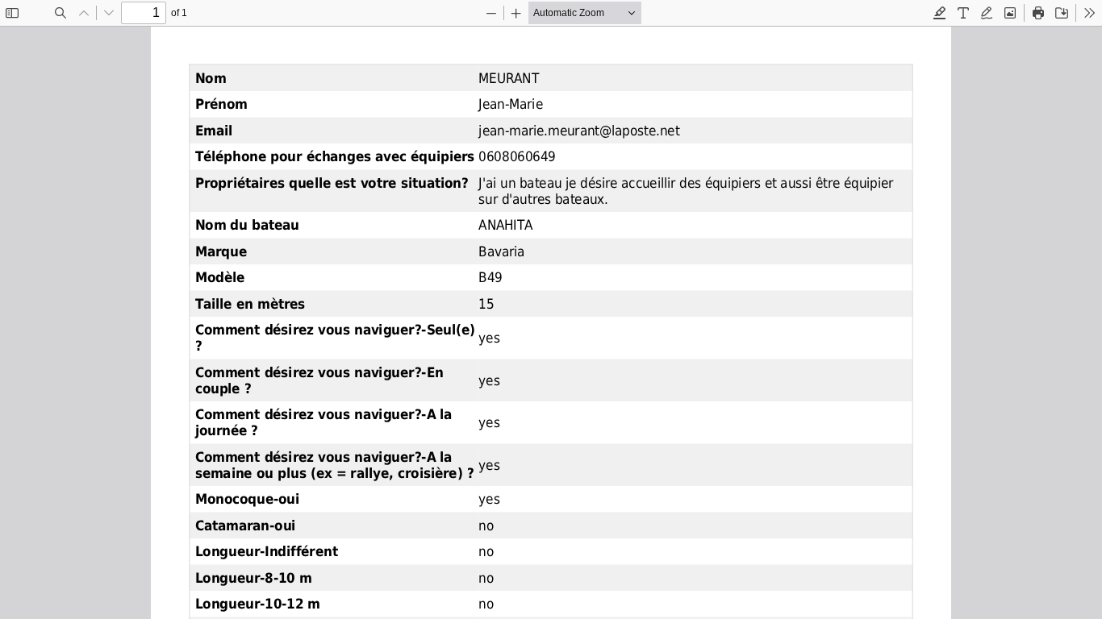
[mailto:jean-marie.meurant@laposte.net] (578, 130)
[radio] (940, 13)
